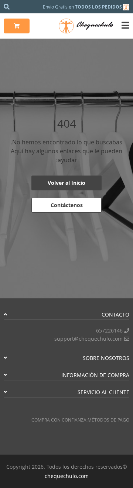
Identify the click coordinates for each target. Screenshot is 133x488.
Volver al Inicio (66, 182)
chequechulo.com (67, 475)
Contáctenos (67, 205)
